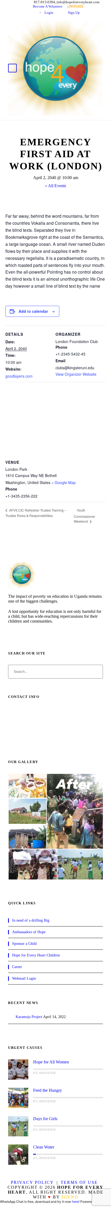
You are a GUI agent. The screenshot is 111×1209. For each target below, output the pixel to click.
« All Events (55, 185)
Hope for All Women (51, 1062)
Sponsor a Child (24, 944)
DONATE (54, 12)
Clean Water (43, 1147)
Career (17, 967)
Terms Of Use (79, 1182)
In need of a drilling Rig (30, 920)
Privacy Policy (32, 1182)
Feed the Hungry (47, 1090)
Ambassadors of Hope (29, 932)
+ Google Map (63, 482)
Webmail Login (24, 978)
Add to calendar (33, 311)
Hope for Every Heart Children (36, 955)
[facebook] (11, 632)
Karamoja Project (29, 1017)
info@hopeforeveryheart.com (39, 741)
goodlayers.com (19, 376)
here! (75, 1202)
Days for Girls (45, 1118)
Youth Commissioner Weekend (84, 515)
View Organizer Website (76, 374)
